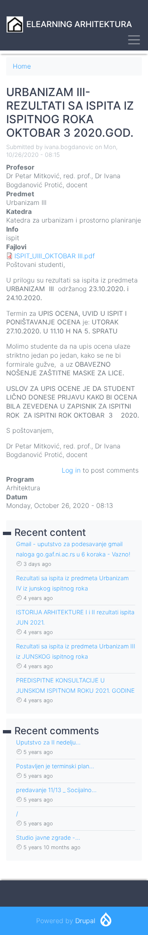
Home (22, 66)
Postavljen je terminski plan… (55, 766)
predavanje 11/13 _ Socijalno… (56, 789)
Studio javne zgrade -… (48, 837)
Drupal (85, 921)
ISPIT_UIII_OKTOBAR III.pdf (54, 256)
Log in (71, 470)
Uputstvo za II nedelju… (48, 742)
